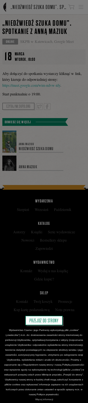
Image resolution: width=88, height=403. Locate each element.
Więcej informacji (44, 399)
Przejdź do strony (43, 320)
